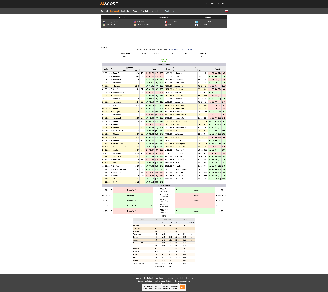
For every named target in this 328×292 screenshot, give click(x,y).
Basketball (114, 11)
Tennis (135, 11)
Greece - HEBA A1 (204, 22)
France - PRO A (173, 22)
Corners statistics (145, 281)
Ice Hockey (125, 11)
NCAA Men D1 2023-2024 (180, 50)
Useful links (222, 4)
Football (104, 11)
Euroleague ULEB (112, 22)
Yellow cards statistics (163, 281)
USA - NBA (140, 22)
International (206, 17)
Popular (122, 17)
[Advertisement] (164, 37)
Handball (154, 11)
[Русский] (226, 11)
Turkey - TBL (172, 25)
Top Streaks (169, 11)
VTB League (202, 25)
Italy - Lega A (110, 25)
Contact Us (210, 4)
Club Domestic (164, 17)
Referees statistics (182, 281)
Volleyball (144, 11)
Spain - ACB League (144, 25)
